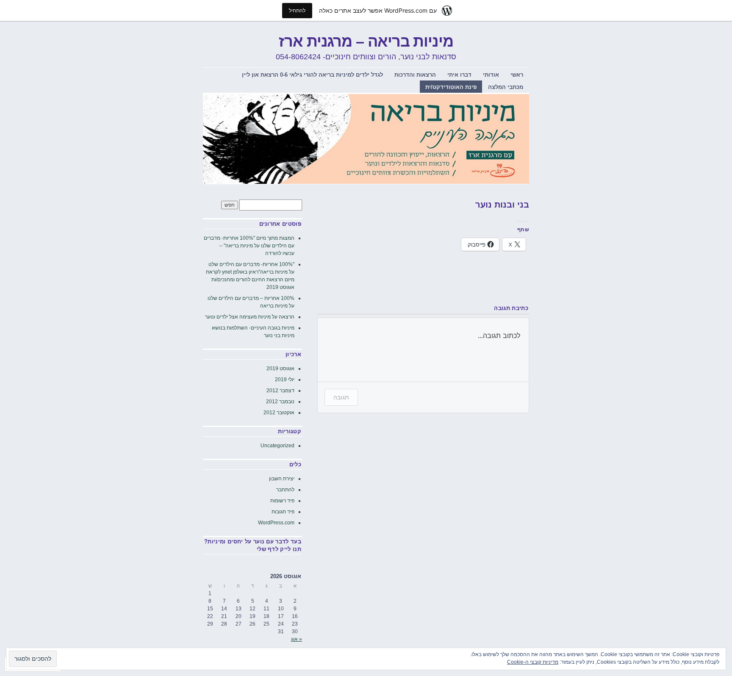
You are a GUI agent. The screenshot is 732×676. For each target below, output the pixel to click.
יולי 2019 (284, 379)
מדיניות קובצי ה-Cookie (532, 662)
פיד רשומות (282, 501)
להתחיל (297, 10)
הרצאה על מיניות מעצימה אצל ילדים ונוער (249, 317)
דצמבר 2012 (280, 390)
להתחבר (285, 490)
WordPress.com (276, 523)
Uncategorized (277, 446)
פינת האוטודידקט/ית (451, 87)
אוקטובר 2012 (278, 413)
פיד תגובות (283, 512)
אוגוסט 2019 (280, 368)
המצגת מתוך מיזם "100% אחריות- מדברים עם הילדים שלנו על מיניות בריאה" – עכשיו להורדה (249, 245)
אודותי (491, 75)
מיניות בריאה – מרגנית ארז (366, 41)
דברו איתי (459, 75)
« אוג (296, 639)
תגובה (341, 397)
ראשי (516, 75)
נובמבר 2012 (280, 401)
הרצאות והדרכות (415, 75)
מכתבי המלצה (505, 87)
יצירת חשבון (281, 479)
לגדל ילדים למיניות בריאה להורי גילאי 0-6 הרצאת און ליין (312, 75)
